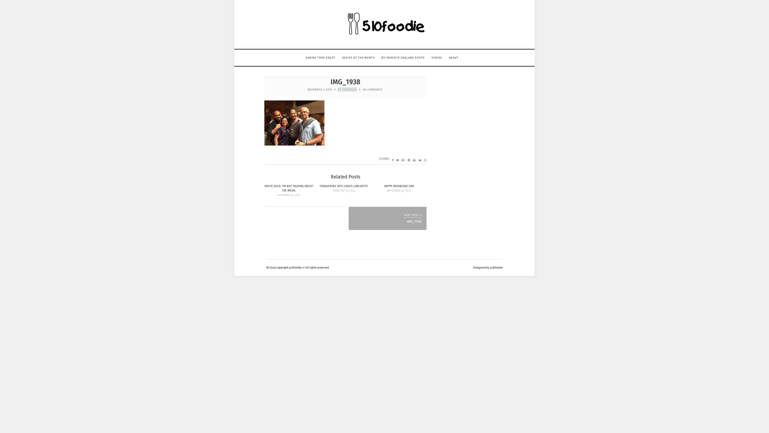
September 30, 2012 (399, 190)
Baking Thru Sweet (320, 57)
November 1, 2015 (319, 89)
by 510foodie (347, 89)
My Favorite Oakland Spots (403, 57)
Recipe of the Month (358, 57)
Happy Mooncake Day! (399, 186)
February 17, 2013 (344, 190)
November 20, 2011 (288, 195)
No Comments (372, 89)
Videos (437, 57)
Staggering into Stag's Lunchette (344, 186)
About (454, 57)
